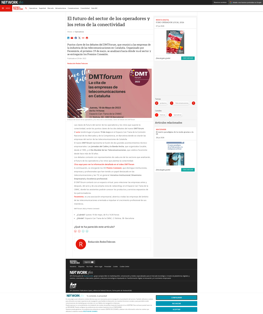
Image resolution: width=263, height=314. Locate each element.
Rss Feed (90, 266)
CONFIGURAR (176, 297)
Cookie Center (124, 266)
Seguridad (42, 8)
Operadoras (33, 8)
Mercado (51, 8)
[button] (6, 8)
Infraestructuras (60, 8)
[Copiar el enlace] (83, 38)
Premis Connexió (114, 168)
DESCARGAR (188, 58)
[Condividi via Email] (72, 38)
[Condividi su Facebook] (75, 38)
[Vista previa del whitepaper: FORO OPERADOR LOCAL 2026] (175, 42)
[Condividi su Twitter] (79, 38)
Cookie (115, 266)
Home (69, 32)
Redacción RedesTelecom (77, 63)
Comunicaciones (73, 8)
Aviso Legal (98, 266)
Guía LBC (94, 8)
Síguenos (88, 262)
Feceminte (79, 196)
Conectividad (85, 8)
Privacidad (107, 266)
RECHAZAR (176, 303)
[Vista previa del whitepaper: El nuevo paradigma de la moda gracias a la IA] (175, 153)
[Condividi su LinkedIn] (68, 38)
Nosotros (73, 266)
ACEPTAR (176, 309)
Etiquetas (81, 266)
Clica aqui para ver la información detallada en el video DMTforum (104, 164)
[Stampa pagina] (87, 38)
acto (78, 132)
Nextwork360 (88, 276)
